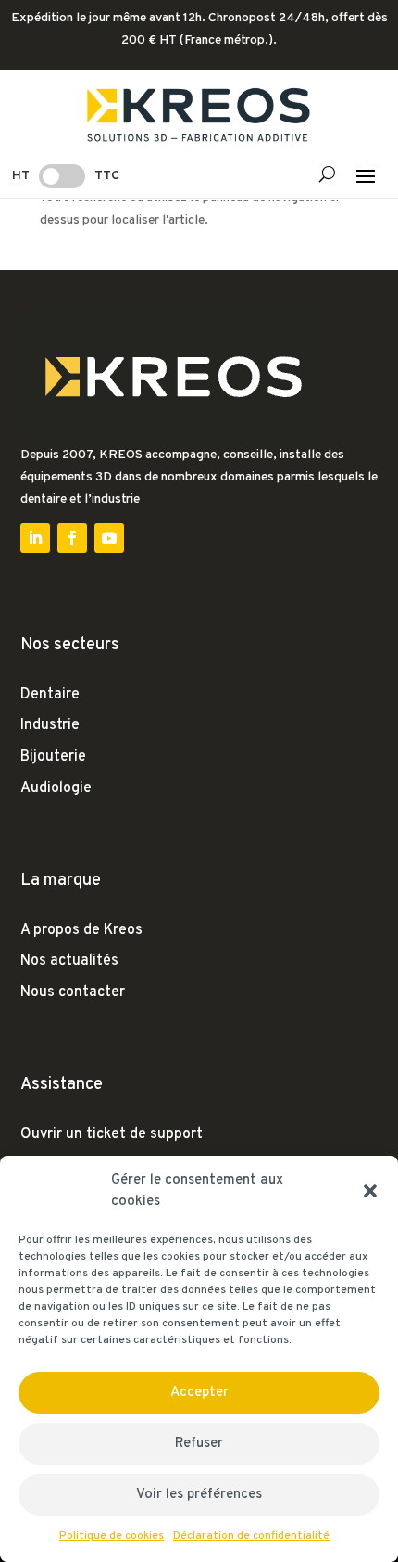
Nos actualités (69, 961)
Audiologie (56, 788)
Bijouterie (53, 757)
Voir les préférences (199, 1495)
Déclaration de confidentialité (251, 1536)
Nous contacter (72, 992)
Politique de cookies (111, 1536)
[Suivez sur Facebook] (72, 538)
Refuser (199, 1444)
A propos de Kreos (81, 930)
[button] (370, 1191)
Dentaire (50, 694)
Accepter (199, 1393)
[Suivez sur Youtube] (109, 538)
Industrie (50, 725)
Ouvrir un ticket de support (111, 1134)
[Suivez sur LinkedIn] (35, 538)
